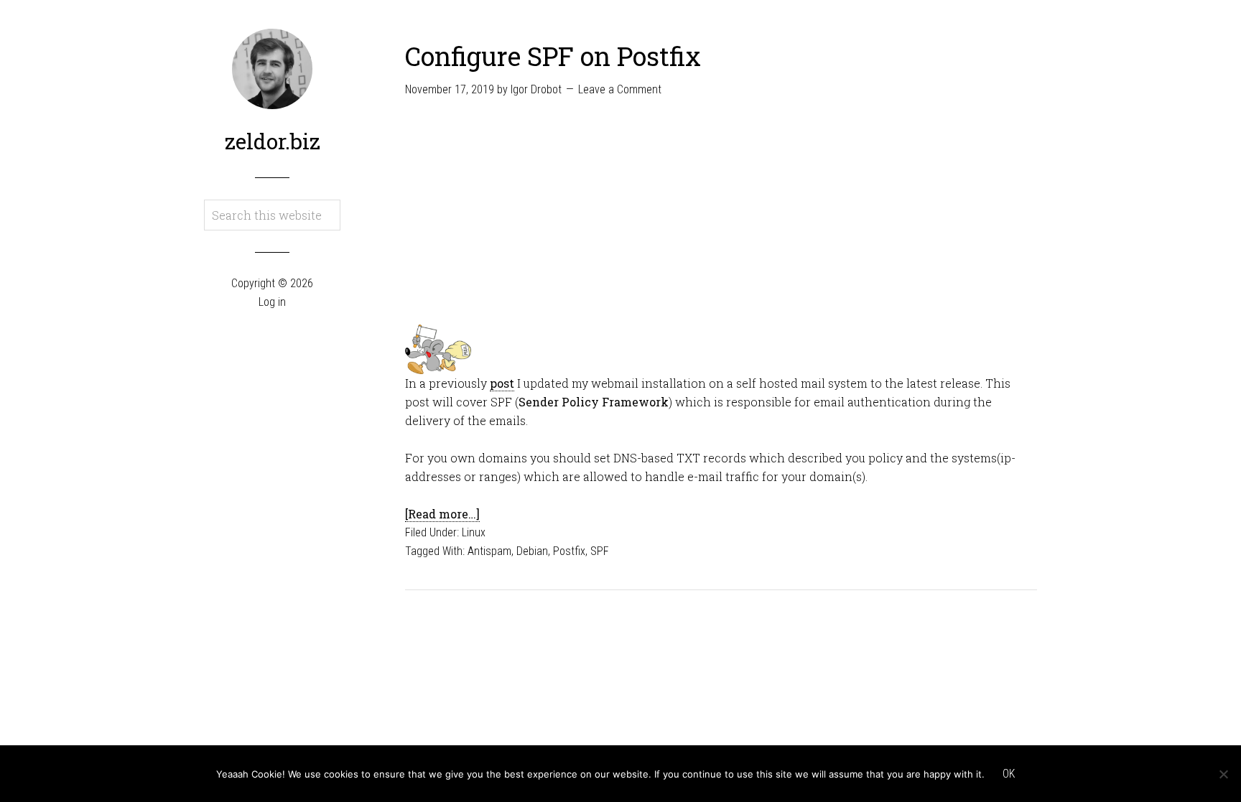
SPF (599, 551)
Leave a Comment (619, 89)
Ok (1009, 773)
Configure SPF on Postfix (553, 56)
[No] (1223, 774)
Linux (473, 532)
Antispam (489, 551)
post (502, 383)
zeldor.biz (272, 141)
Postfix (569, 551)
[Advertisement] (721, 216)
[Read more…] (442, 513)
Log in (272, 302)
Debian (532, 551)
